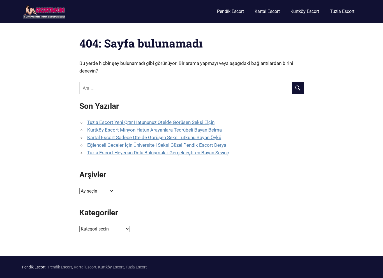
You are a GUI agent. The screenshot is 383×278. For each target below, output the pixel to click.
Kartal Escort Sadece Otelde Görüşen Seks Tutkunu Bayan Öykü (154, 137)
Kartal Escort (267, 11)
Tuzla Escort (342, 11)
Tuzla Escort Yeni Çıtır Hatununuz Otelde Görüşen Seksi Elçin (150, 122)
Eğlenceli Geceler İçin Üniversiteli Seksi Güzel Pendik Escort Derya (156, 145)
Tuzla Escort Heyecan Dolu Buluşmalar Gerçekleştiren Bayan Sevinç (158, 152)
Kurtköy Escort (304, 11)
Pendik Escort (230, 11)
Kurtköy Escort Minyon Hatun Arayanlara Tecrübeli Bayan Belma (154, 130)
